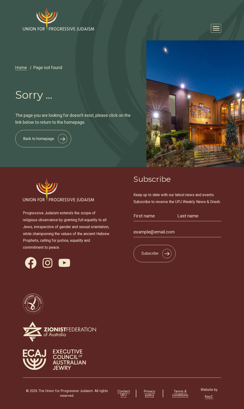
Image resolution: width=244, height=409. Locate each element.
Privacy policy (149, 393)
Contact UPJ (123, 393)
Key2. (209, 397)
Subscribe (149, 253)
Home (21, 67)
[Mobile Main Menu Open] (216, 28)
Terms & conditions (180, 393)
